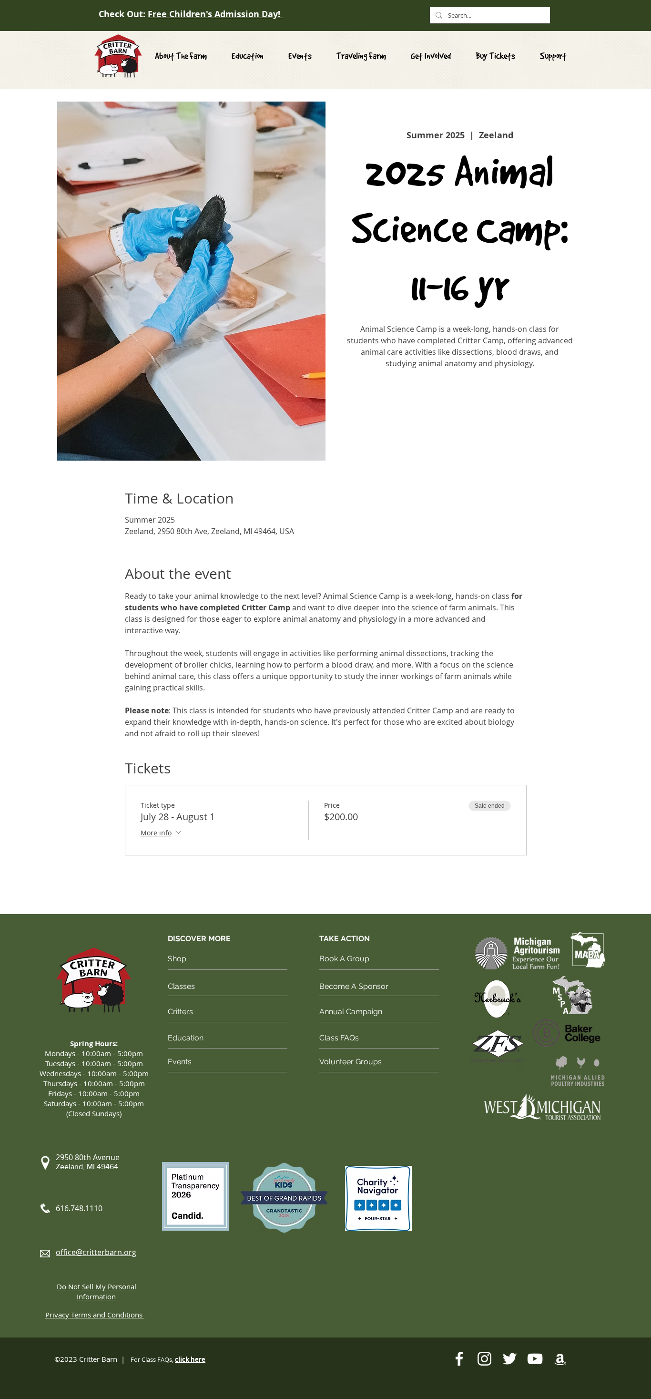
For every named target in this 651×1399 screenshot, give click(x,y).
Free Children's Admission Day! (215, 14)
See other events (459, 416)
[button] (430, 56)
